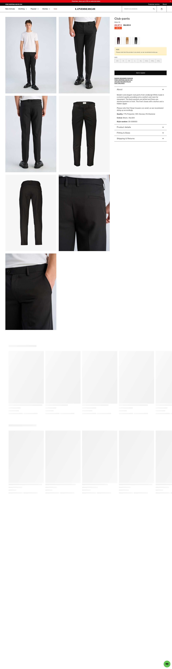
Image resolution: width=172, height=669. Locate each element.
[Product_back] (30, 213)
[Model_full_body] (30, 55)
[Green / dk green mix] (136, 41)
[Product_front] (84, 134)
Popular (33, 9)
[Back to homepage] (85, 9)
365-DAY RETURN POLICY (13, 4)
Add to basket (140, 73)
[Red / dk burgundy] (118, 41)
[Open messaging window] (167, 664)
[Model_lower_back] (30, 134)
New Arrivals (10, 9)
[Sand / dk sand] (127, 41)
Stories (45, 9)
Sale (55, 9)
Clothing (21, 9)
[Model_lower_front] (84, 55)
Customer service (154, 4)
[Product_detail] (84, 213)
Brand (165, 4)
